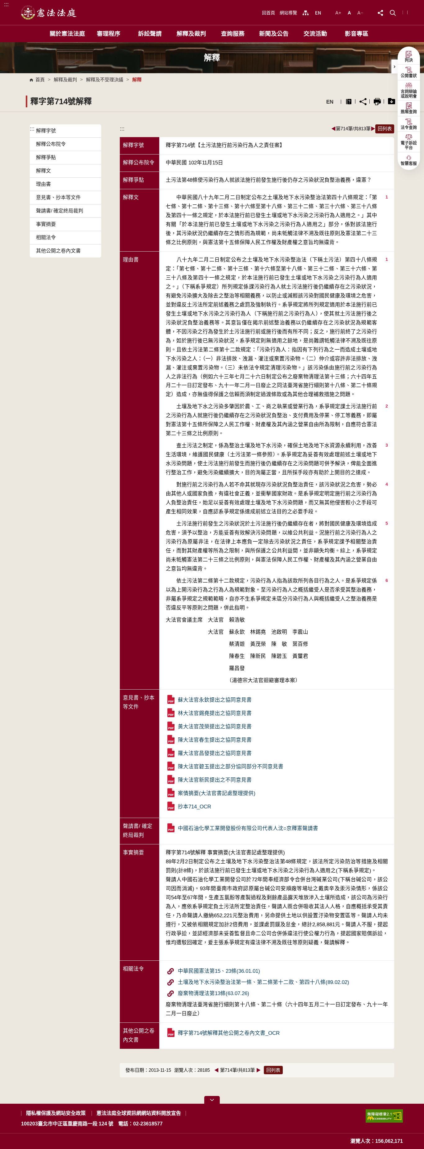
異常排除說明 (348, 101)
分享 (363, 101)
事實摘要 (46, 224)
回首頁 (268, 12)
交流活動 (315, 33)
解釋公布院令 (51, 144)
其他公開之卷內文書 (58, 250)
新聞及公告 (274, 33)
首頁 (40, 79)
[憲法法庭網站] (49, 12)
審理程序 (108, 33)
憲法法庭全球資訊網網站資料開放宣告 (139, 1113)
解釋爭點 (46, 157)
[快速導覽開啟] (212, 1100)
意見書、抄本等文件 (58, 197)
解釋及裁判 (191, 33)
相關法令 (46, 237)
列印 (377, 101)
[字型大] (339, 12)
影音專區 (356, 33)
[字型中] (350, 12)
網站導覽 (288, 12)
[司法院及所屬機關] (305, 12)
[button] (393, 12)
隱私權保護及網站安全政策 (56, 1113)
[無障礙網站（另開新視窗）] (384, 1118)
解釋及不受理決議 (104, 79)
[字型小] (360, 12)
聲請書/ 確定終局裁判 (59, 210)
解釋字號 (46, 130)
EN (329, 102)
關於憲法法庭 (67, 33)
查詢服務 (233, 33)
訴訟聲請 (150, 33)
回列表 (385, 128)
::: (6, 4)
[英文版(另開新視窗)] (318, 12)
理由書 (43, 184)
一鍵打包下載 (391, 101)
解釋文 (43, 170)
